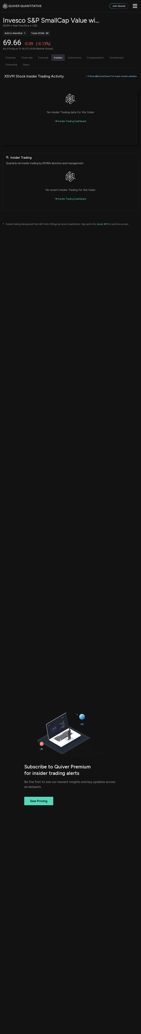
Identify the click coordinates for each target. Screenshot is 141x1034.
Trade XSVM (37, 33)
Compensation (95, 57)
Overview (10, 57)
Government (117, 57)
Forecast (43, 57)
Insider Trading (21, 157)
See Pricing (38, 801)
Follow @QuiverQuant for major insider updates (112, 76)
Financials (26, 57)
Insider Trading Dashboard (71, 121)
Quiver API (102, 224)
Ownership (11, 64)
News (26, 64)
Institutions (74, 57)
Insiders (58, 57)
